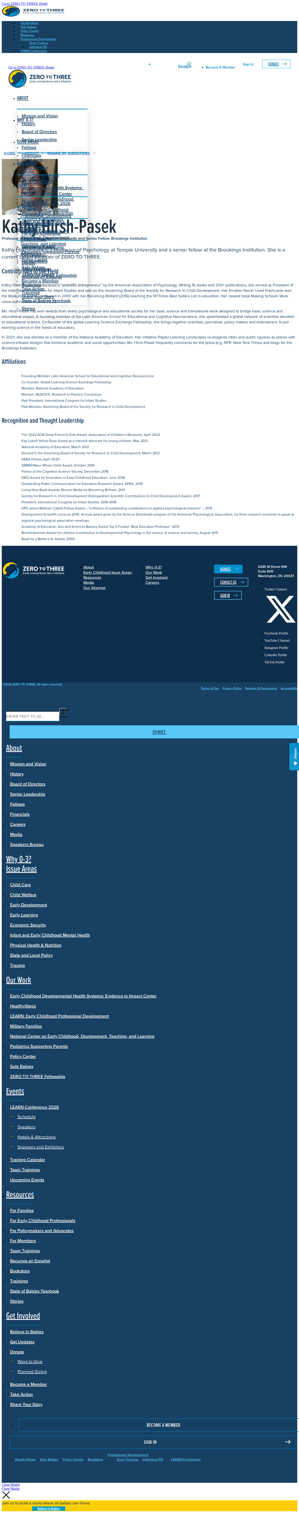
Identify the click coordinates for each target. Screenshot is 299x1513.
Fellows (29, 147)
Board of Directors (39, 131)
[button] (10, 1485)
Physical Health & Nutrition (36, 945)
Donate (273, 64)
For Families (22, 1210)
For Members (23, 1240)
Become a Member (40, 281)
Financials (20, 814)
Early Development (40, 175)
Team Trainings (25, 1169)
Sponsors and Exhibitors (48, 223)
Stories (28, 308)
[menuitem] (280, 584)
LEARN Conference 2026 (46, 203)
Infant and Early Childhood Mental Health (50, 935)
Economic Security (28, 925)
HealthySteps (23, 1006)
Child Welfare (23, 894)
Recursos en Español (30, 1261)
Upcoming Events (27, 1180)
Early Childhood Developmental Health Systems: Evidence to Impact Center (52, 187)
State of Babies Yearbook (34, 1291)
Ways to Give (37, 269)
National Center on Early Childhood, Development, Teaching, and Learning (82, 1036)
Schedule (34, 209)
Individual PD (152, 1459)
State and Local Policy (31, 955)
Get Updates (34, 255)
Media (16, 834)
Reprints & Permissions (261, 688)
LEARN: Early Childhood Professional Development (59, 1016)
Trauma (17, 965)
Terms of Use (210, 688)
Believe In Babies (38, 247)
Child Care (32, 159)
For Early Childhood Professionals (41, 236)
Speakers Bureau (27, 844)
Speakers (34, 214)
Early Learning (24, 915)
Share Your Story (38, 296)
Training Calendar (27, 1159)
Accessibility (289, 688)
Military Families (26, 1026)
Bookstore (20, 1271)
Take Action (33, 288)
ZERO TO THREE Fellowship (37, 1076)
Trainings (19, 1281)
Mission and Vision (40, 116)
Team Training (127, 1459)
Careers (17, 824)
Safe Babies (21, 1066)
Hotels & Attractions (44, 218)
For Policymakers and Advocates (42, 1230)
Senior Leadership (39, 139)
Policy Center (23, 1056)
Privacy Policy (232, 688)
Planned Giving (39, 273)
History (17, 774)
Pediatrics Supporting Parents (50, 251)
